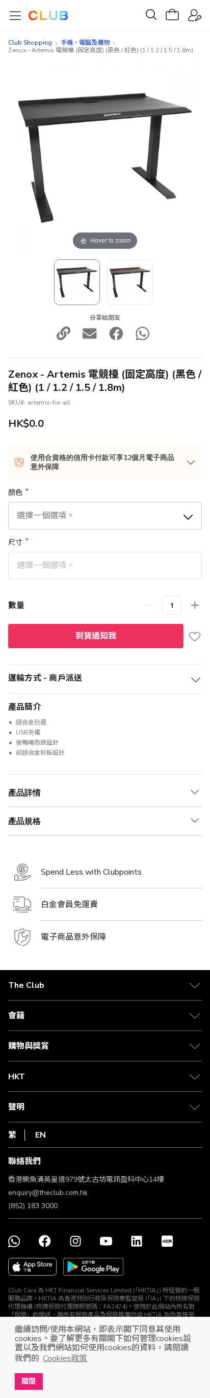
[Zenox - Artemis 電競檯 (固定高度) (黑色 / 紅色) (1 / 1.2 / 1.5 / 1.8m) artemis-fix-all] (77, 282)
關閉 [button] (28, 1381)
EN (40, 1135)
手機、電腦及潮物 (85, 43)
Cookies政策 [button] (65, 1358)
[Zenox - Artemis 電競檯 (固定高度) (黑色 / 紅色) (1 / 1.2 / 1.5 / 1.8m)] (130, 282)
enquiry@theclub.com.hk (48, 1192)
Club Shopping (30, 43)
